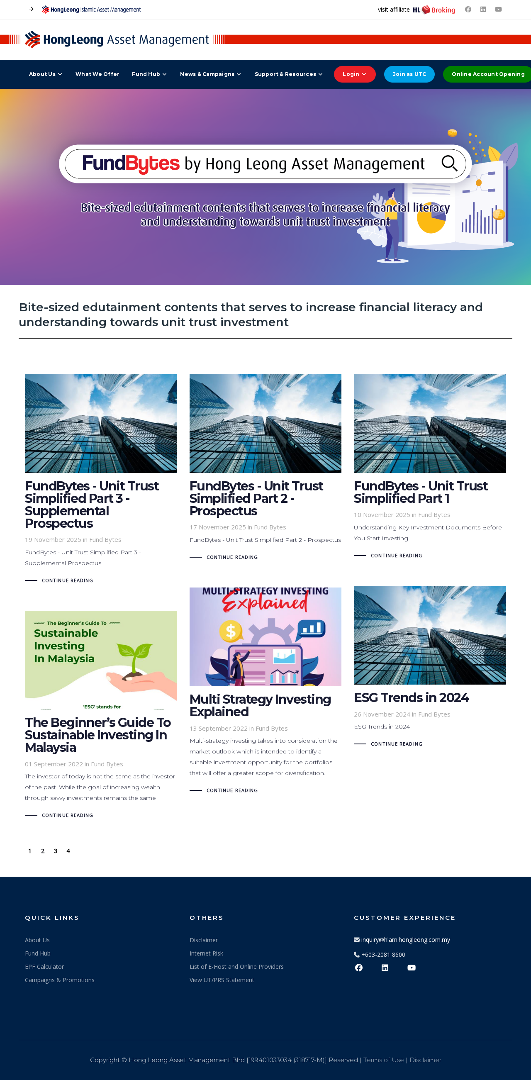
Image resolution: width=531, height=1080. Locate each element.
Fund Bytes (105, 539)
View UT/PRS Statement (222, 980)
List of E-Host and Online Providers (237, 966)
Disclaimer (204, 940)
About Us (37, 940)
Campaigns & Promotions (60, 980)
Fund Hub (38, 953)
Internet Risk (206, 953)
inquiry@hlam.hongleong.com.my (405, 939)
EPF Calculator (44, 966)
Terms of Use (383, 1060)
